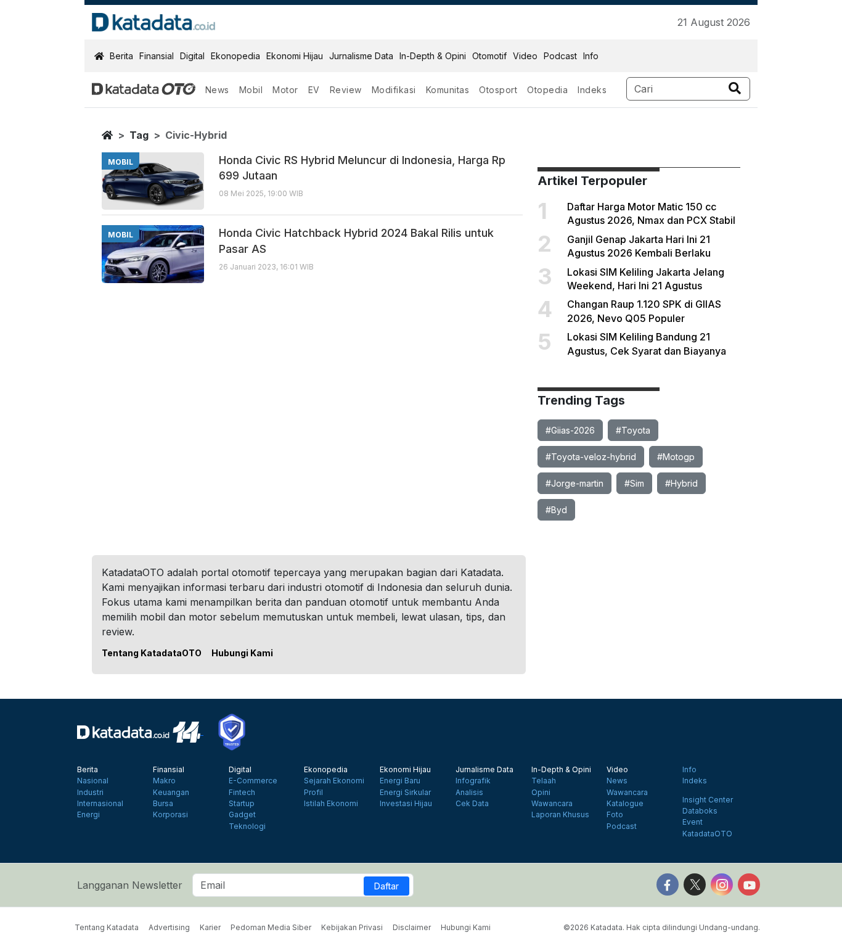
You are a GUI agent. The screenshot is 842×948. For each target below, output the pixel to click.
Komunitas (448, 89)
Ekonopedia (235, 56)
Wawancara (552, 803)
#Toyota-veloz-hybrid (591, 456)
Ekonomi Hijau (294, 56)
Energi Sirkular (405, 792)
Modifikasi (394, 89)
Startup (242, 803)
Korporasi (170, 814)
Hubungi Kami (242, 653)
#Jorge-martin (574, 483)
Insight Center (707, 800)
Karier (210, 927)
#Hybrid (681, 483)
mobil (120, 162)
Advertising (169, 927)
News (217, 89)
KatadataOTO (707, 834)
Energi (88, 814)
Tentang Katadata (107, 927)
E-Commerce (253, 781)
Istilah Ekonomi (331, 803)
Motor (285, 89)
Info (591, 56)
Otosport (498, 89)
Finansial (156, 56)
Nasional (92, 781)
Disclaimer (412, 927)
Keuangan (171, 792)
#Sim (634, 483)
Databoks (699, 811)
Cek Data (472, 803)
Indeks (592, 89)
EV (314, 89)
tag (139, 135)
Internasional (100, 803)
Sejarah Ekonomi (334, 781)
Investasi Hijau (406, 803)
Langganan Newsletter (129, 885)
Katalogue (625, 803)
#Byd (556, 510)
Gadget (242, 814)
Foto (615, 814)
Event (692, 822)
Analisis (469, 792)
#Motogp (676, 456)
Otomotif (489, 56)
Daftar (386, 886)
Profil (313, 792)
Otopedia (547, 89)
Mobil (251, 89)
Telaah (543, 781)
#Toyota (633, 430)
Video (525, 56)
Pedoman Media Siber (271, 927)
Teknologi (247, 826)
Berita (121, 56)
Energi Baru (400, 781)
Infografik (473, 781)
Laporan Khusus (560, 814)
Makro (164, 781)
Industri (90, 792)
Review (346, 89)
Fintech (242, 792)
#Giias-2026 (570, 430)
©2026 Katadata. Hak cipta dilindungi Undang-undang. (661, 927)
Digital (192, 56)
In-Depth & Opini (432, 56)
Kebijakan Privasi (352, 927)
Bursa (163, 803)
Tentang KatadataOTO (152, 653)
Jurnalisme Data (361, 56)
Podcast (560, 56)
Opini (540, 792)
